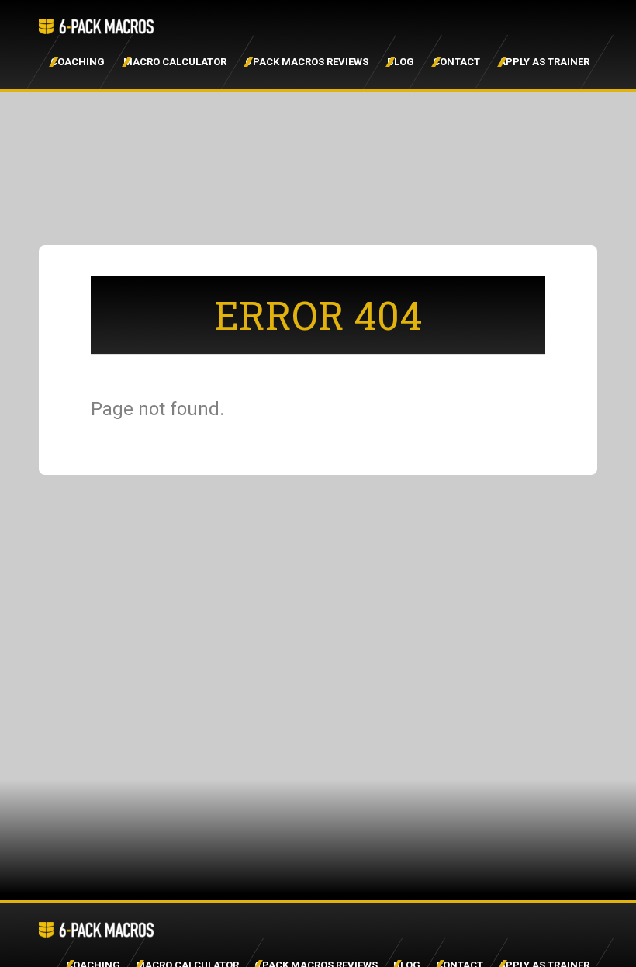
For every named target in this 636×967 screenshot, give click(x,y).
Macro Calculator (174, 62)
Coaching (77, 62)
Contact (456, 62)
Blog (400, 62)
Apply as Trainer (544, 62)
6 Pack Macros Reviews (306, 62)
